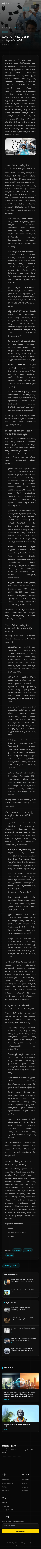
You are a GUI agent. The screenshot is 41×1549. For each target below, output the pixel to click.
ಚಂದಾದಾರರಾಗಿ (20, 1531)
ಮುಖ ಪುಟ (5, 28)
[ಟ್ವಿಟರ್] (9, 1458)
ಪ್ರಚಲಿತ (11, 28)
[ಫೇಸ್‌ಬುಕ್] (4, 1458)
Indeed (10, 1228)
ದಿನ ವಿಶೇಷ (5, 1491)
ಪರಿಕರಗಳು (25, 1491)
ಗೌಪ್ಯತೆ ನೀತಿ (5, 1506)
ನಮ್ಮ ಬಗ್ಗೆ (5, 1502)
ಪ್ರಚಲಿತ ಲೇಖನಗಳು (8, 1483)
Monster (11, 1236)
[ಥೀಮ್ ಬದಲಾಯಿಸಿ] (34, 3)
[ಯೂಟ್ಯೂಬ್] (14, 1458)
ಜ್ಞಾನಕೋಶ (5, 1479)
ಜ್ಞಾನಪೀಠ (25, 1487)
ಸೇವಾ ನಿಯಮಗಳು (7, 1510)
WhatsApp (17, 1250)
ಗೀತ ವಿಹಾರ (5, 1487)
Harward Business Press (17, 1232)
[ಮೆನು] (38, 3)
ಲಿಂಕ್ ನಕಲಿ (10, 1255)
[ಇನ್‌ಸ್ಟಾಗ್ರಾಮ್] (19, 1458)
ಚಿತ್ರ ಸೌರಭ (25, 1479)
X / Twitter (28, 1250)
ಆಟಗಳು (24, 1483)
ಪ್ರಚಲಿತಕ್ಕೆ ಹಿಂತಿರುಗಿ (11, 1265)
